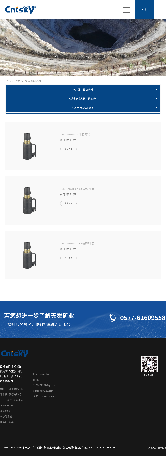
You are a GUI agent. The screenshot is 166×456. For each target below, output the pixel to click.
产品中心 (18, 81)
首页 (8, 81)
